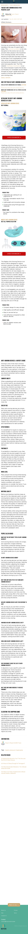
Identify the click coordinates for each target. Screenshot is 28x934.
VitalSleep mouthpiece (13, 66)
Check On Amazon (13, 137)
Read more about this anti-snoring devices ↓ (13, 87)
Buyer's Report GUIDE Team (13, 743)
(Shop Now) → (4, 91)
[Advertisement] (14, 344)
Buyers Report (4, 5)
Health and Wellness (15, 5)
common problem (14, 49)
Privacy (16, 910)
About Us (3, 910)
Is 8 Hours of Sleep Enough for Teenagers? (13, 763)
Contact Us (4, 915)
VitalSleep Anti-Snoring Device (10, 103)
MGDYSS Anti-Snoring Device (9, 220)
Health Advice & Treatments (14, 750)
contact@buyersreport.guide (8, 921)
